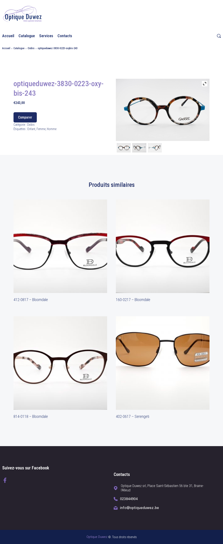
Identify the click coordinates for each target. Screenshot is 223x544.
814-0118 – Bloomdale (31, 416)
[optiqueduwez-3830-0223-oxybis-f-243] (124, 148)
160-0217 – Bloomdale (133, 299)
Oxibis (31, 48)
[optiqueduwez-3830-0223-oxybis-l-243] (139, 148)
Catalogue (27, 35)
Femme (41, 129)
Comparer (25, 117)
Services (46, 35)
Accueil (8, 35)
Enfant (31, 129)
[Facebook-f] (4, 480)
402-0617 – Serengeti (132, 416)
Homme (51, 129)
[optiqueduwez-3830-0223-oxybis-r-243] (155, 148)
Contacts (64, 35)
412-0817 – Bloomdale (31, 299)
